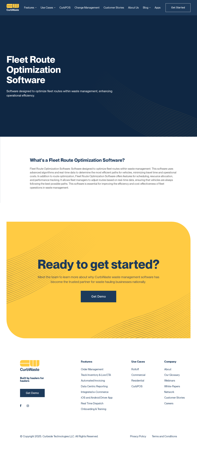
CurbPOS (65, 7)
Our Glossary (172, 375)
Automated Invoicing (93, 380)
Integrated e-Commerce (94, 392)
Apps (158, 7)
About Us (133, 7)
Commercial (138, 375)
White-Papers (172, 386)
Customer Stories (114, 7)
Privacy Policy (138, 436)
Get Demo (98, 296)
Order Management (92, 369)
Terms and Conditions (164, 436)
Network (169, 392)
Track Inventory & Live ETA (96, 375)
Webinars (169, 380)
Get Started (178, 7)
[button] (30, 8)
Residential (137, 380)
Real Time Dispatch (92, 403)
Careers (168, 403)
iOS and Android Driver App (96, 397)
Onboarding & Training (93, 409)
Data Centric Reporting (94, 386)
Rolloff (135, 369)
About (167, 369)
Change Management (87, 7)
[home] (12, 8)
